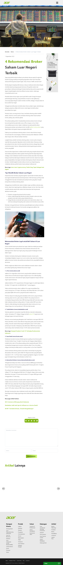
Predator (53, 529)
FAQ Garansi (43, 534)
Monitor (20, 530)
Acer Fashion (21, 543)
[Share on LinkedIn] (37, 420)
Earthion (8, 538)
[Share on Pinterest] (34, 420)
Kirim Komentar (31, 456)
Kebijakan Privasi (12, 560)
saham (37, 127)
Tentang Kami (9, 528)
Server (19, 536)
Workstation (21, 538)
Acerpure (20, 541)
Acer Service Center (43, 537)
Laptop (20, 526)
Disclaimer (28, 560)
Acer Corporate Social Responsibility (9, 542)
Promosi (8, 550)
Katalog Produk (20, 546)
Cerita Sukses (9, 546)
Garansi (42, 532)
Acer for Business (8, 536)
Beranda (7, 52)
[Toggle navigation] (57, 2)
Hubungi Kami (43, 543)
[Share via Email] (31, 420)
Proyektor (20, 532)
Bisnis (12, 52)
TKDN (19, 539)
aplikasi (32, 127)
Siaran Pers (53, 538)
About (7, 560)
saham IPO (31, 314)
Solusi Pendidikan (32, 530)
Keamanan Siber (32, 533)
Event (7, 548)
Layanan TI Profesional (32, 527)
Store (7, 552)
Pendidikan (54, 533)
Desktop (20, 528)
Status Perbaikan (42, 540)
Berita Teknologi (53, 527)
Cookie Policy (19, 560)
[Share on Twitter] (28, 420)
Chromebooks (21, 534)
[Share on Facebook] (26, 420)
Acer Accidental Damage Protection (42, 528)
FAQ (23, 560)
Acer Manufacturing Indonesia (9, 532)
